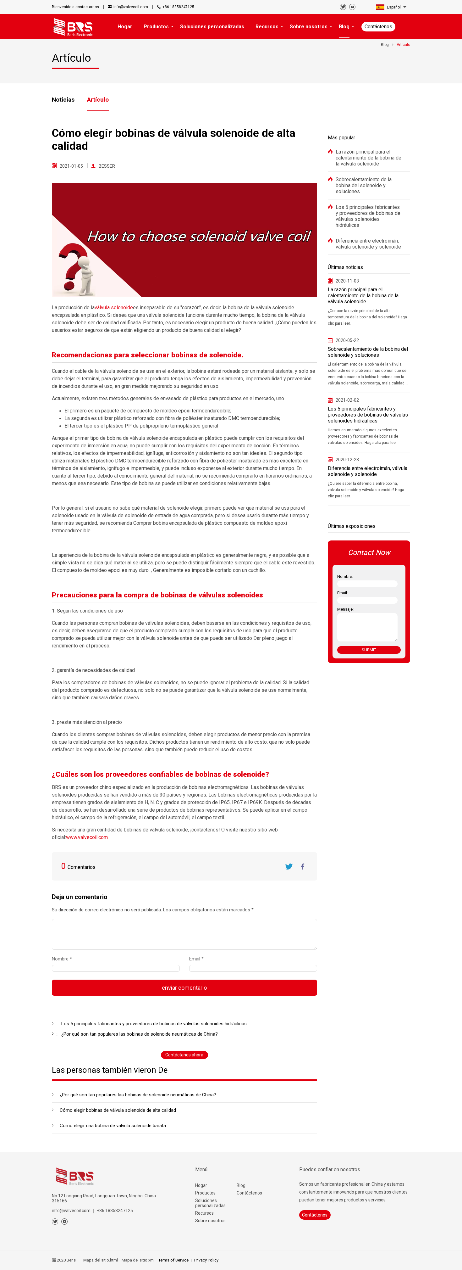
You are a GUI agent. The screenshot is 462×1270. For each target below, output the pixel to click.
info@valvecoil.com (130, 7)
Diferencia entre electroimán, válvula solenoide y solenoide (368, 244)
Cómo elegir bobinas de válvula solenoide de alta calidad (118, 1110)
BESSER (107, 166)
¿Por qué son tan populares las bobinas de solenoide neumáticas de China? (138, 1095)
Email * (199, 959)
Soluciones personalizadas (210, 1203)
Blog (241, 1185)
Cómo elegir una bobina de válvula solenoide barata (113, 1125)
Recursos (204, 1213)
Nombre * (64, 959)
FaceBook (303, 866)
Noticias (63, 99)
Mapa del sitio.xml (138, 1260)
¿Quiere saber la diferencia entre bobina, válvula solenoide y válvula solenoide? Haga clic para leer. (366, 489)
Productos (205, 1192)
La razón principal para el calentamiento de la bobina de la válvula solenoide (368, 158)
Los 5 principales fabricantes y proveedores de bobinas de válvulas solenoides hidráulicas (368, 216)
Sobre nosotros (210, 1220)
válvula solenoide (114, 308)
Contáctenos (378, 27)
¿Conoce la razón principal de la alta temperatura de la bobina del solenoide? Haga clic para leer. (367, 317)
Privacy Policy (206, 1260)
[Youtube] (352, 7)
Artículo (98, 99)
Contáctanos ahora (184, 1054)
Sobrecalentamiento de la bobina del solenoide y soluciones (364, 185)
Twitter (289, 866)
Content (57, 911)
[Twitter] (343, 7)
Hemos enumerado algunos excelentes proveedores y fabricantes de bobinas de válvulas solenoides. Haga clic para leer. (363, 436)
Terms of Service (173, 1260)
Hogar (201, 1185)
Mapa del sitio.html (100, 1260)
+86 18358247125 (178, 7)
